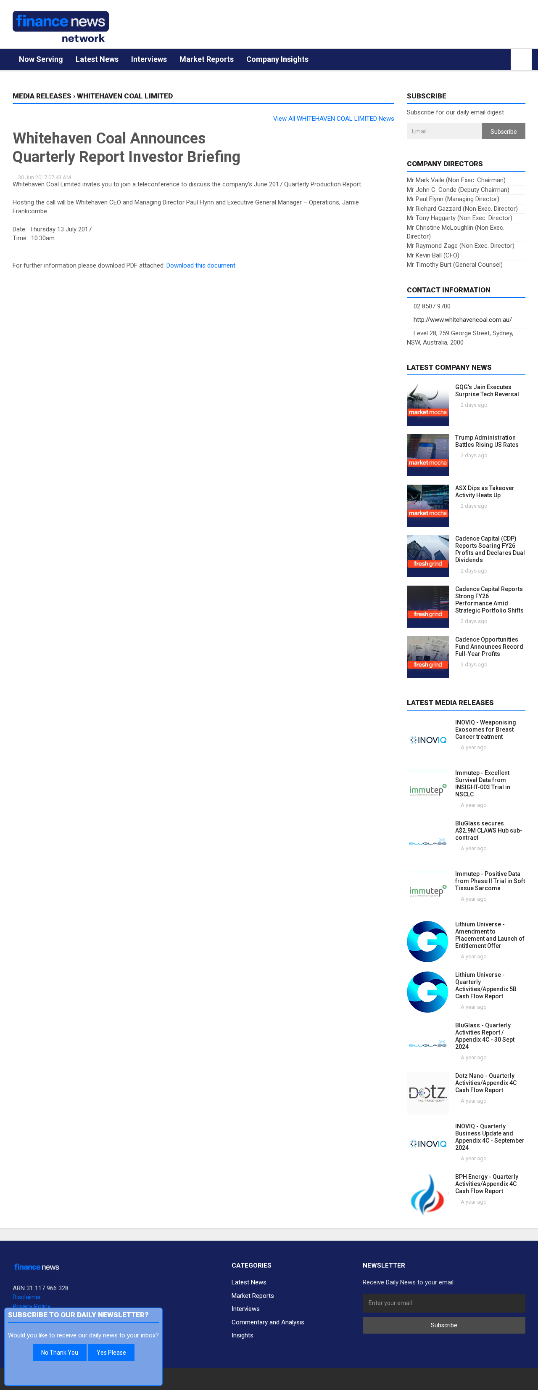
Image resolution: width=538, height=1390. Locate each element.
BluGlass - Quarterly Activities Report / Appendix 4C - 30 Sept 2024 (484, 1036)
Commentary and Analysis (268, 1322)
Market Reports (206, 59)
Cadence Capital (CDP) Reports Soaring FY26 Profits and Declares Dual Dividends (490, 549)
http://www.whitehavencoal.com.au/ (462, 320)
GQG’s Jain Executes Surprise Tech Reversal (487, 391)
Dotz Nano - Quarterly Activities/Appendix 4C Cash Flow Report (486, 1082)
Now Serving (41, 59)
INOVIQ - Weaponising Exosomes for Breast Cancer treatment (485, 729)
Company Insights (277, 59)
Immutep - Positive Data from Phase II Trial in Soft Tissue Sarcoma (490, 880)
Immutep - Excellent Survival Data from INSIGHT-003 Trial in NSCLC (482, 783)
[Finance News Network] (61, 26)
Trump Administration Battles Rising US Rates (487, 441)
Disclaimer (27, 1297)
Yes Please (111, 1352)
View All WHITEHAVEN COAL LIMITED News (333, 118)
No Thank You (59, 1352)
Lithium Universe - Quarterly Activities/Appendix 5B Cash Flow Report (486, 985)
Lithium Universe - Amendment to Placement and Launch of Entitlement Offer (490, 935)
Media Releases (42, 96)
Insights (242, 1335)
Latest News (97, 59)
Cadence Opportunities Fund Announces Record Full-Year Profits (489, 646)
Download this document (200, 265)
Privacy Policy (31, 1306)
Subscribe (504, 131)
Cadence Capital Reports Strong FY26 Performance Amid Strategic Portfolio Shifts (489, 600)
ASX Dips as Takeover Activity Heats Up (484, 492)
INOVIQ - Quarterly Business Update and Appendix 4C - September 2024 (490, 1137)
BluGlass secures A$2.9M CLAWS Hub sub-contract (488, 830)
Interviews (149, 59)
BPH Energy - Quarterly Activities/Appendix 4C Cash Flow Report (486, 1183)
